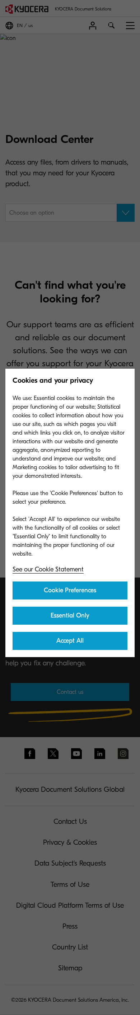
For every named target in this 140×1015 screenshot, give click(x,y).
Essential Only (70, 615)
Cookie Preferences (70, 590)
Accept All (70, 641)
